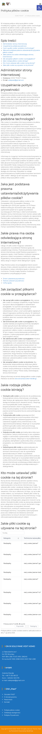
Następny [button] (33, 626)
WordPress (29, 731)
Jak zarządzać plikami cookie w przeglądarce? (19, 59)
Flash (39, 729)
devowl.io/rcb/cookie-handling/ (25, 379)
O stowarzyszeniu (10, 697)
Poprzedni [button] (20, 626)
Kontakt (7, 702)
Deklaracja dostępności (12, 713)
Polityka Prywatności (11, 715)
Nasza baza (8, 699)
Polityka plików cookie (12, 710)
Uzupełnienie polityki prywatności (15, 46)
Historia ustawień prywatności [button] (13, 281)
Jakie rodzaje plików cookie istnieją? (15, 61)
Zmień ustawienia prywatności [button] (13, 279)
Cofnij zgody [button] (7, 283)
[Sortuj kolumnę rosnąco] (18, 538)
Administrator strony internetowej (15, 44)
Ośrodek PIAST (9, 694)
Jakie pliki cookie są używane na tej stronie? (18, 65)
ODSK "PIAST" (16, 729)
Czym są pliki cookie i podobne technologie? (18, 48)
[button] (39, 7)
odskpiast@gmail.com (16, 80)
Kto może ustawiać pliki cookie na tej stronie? (19, 63)
